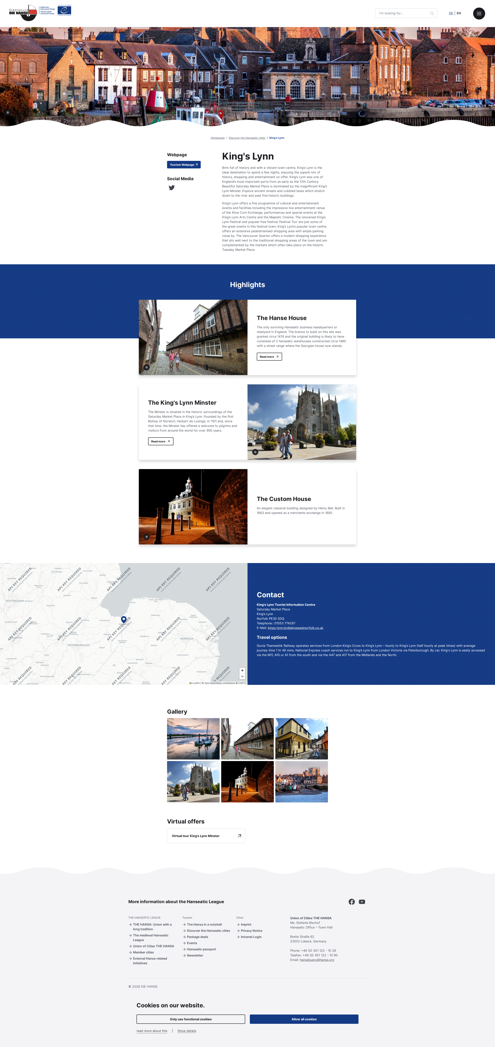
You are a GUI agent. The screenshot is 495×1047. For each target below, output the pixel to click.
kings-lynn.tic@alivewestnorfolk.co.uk (295, 628)
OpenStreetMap (213, 683)
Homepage (218, 137)
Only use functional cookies (191, 1019)
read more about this (152, 1031)
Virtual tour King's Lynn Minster (196, 836)
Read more (267, 356)
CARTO (242, 683)
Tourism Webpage (182, 164)
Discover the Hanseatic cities (247, 137)
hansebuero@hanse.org (317, 960)
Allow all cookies (304, 1019)
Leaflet (196, 683)
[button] (123, 619)
